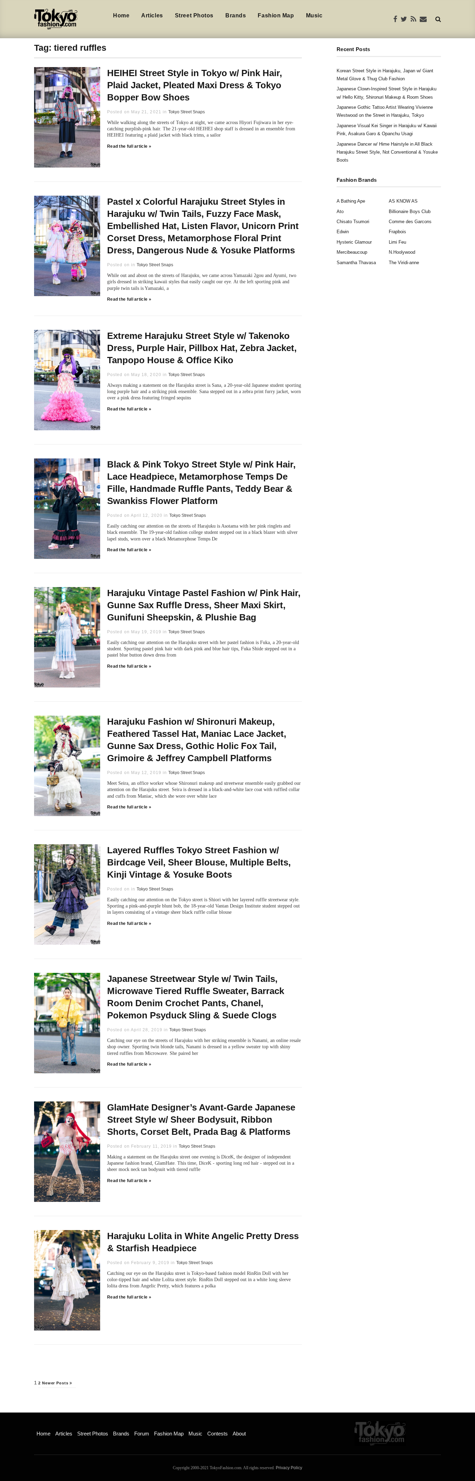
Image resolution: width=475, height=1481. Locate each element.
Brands (235, 15)
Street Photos (194, 15)
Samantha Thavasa (356, 262)
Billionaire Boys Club (409, 211)
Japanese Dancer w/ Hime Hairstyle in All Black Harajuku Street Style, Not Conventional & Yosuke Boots (387, 152)
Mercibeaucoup (352, 252)
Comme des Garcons (410, 221)
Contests (217, 1434)
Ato (340, 211)
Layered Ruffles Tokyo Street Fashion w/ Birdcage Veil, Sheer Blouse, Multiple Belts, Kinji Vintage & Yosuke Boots (199, 862)
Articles (152, 15)
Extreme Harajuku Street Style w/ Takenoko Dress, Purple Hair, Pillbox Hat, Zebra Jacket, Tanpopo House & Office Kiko (202, 348)
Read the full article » (129, 146)
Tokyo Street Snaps (186, 111)
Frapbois (397, 231)
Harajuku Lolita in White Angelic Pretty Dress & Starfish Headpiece (203, 1242)
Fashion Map (276, 15)
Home (121, 15)
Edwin (343, 231)
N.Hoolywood (402, 252)
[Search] (438, 19)
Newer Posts (56, 1383)
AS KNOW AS (403, 201)
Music (314, 15)
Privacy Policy (289, 1467)
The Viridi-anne (404, 262)
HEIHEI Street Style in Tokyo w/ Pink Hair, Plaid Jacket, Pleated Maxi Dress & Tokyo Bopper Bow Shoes (194, 85)
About (239, 1434)
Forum (141, 1434)
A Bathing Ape (351, 201)
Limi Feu (397, 242)
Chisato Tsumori (353, 221)
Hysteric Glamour (354, 242)
